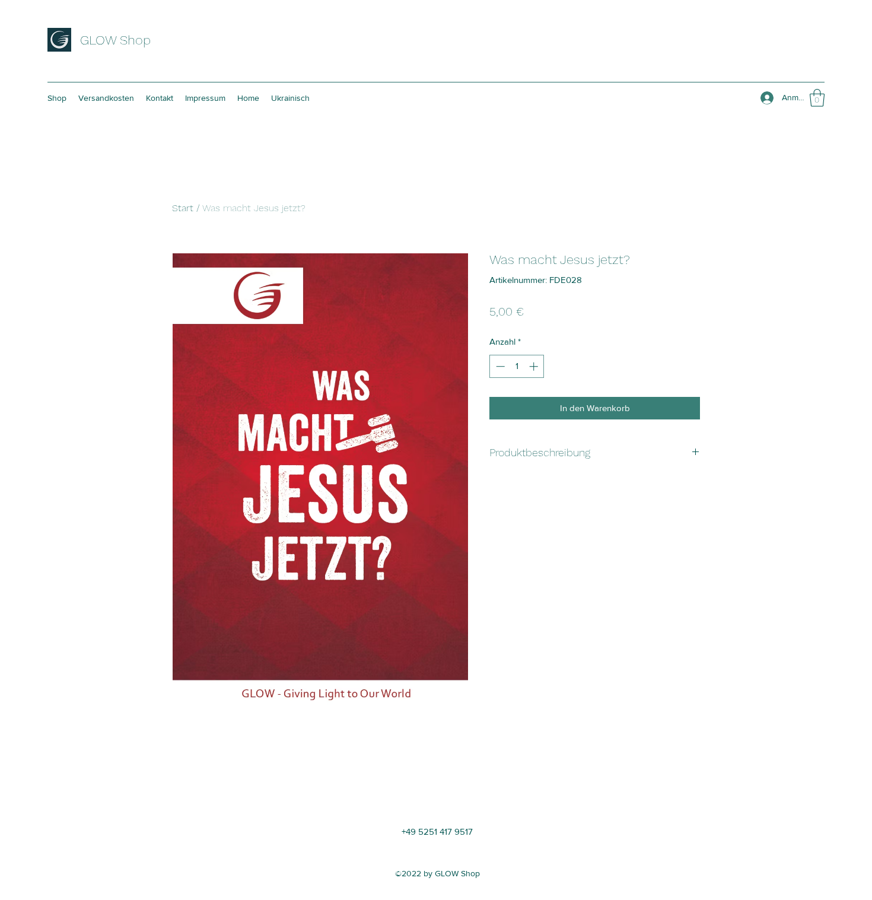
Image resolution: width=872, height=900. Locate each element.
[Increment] (535, 366)
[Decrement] (499, 366)
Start (182, 208)
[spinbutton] (517, 366)
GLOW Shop (115, 40)
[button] (817, 98)
